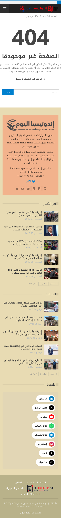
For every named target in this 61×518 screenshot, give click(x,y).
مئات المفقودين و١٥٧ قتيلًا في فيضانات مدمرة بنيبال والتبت (25, 242)
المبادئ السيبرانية (14, 488)
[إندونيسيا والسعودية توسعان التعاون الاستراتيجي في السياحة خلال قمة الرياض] (51, 335)
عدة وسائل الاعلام (30, 494)
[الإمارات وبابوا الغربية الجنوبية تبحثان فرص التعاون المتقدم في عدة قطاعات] (51, 364)
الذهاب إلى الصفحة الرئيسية (29, 79)
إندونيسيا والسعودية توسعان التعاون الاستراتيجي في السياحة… (22, 333)
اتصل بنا (30, 482)
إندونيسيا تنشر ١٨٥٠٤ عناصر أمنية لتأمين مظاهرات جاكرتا (24, 214)
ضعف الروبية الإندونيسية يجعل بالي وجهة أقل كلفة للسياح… (23, 318)
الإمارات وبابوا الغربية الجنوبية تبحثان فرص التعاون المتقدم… (23, 362)
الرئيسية (41, 482)
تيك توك (43, 462)
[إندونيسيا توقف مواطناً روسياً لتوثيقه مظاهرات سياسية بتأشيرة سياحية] (51, 259)
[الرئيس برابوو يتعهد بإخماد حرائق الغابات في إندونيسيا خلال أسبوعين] (51, 273)
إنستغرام (42, 444)
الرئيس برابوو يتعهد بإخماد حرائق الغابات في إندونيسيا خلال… (24, 271)
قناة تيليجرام (41, 435)
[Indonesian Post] (40, 488)
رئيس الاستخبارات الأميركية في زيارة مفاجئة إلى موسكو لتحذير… (23, 228)
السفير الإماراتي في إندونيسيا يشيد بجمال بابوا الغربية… (23, 347)
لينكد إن (43, 398)
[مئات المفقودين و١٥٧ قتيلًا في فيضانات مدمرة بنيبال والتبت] (51, 245)
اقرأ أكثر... (30, 181)
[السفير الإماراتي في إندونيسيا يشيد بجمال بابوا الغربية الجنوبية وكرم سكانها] (51, 349)
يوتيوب (43, 416)
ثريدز (44, 453)
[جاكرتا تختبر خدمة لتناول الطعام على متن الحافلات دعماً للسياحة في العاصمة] (51, 306)
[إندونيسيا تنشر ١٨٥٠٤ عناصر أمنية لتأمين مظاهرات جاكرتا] (51, 216)
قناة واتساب (41, 425)
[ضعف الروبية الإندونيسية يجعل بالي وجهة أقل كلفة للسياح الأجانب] (51, 321)
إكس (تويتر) (41, 407)
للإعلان (18, 482)
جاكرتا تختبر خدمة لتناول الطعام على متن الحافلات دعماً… (22, 304)
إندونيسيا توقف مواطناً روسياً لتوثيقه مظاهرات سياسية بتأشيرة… (22, 257)
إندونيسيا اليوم (27, 513)
